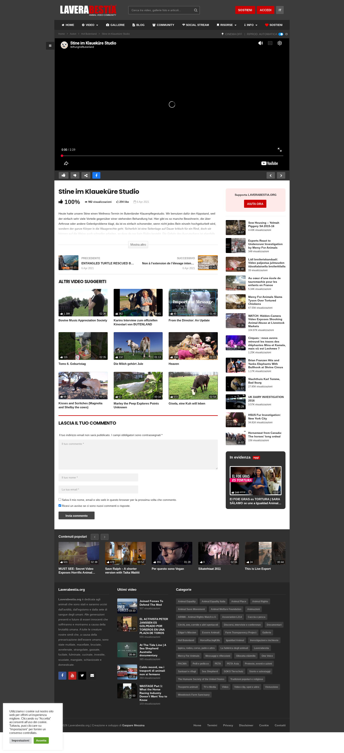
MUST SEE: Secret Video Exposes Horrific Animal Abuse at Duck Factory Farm (78, 571)
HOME (69, 25)
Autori (73, 33)
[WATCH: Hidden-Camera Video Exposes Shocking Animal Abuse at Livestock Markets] (236, 320)
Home (61, 33)
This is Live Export (258, 568)
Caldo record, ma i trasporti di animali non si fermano (152, 671)
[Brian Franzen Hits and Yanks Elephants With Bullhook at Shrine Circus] (236, 365)
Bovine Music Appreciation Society (83, 320)
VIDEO (90, 25)
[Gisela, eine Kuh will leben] (193, 386)
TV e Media (210, 687)
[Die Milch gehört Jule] (138, 346)
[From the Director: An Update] (193, 303)
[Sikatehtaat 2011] (218, 553)
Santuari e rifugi (187, 671)
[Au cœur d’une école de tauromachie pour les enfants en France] (236, 283)
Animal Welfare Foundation (226, 609)
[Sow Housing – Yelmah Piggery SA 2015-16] (236, 227)
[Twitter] (82, 676)
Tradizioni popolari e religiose (246, 679)
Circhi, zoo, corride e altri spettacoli (198, 624)
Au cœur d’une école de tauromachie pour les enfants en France (264, 282)
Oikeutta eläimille (246, 656)
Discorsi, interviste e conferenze (242, 624)
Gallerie (266, 632)
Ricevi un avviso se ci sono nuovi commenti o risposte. (95, 505)
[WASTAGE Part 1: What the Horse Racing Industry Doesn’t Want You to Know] (127, 690)
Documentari (274, 624)
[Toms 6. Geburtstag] (83, 346)
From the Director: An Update (189, 320)
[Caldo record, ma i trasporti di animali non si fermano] (127, 671)
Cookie (264, 725)
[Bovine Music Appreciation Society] (83, 303)
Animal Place (238, 601)
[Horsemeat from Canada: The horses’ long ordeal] (236, 437)
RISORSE (227, 25)
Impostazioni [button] (20, 740)
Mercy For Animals (188, 656)
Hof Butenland (89, 33)
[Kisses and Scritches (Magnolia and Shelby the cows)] (83, 386)
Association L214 (232, 617)
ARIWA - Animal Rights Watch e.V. (197, 617)
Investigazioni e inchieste (264, 640)
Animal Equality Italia (213, 601)
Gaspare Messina (133, 725)
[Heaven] (193, 346)
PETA (218, 663)
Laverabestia (261, 648)
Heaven (174, 363)
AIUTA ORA (255, 204)
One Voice (267, 656)
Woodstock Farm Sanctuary (194, 694)
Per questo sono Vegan (168, 568)
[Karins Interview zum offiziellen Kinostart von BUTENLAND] (138, 303)
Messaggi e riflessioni (217, 656)
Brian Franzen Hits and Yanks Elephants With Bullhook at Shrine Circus (265, 364)
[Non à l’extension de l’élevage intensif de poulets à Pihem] (180, 264)
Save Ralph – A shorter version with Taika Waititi (122, 570)
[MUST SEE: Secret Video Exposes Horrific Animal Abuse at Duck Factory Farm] (79, 553)
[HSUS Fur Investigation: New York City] (236, 419)
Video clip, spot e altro (246, 687)
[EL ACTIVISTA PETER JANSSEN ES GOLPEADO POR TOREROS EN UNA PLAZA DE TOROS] (127, 623)
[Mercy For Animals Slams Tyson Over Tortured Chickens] (236, 301)
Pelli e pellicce (201, 663)
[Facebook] (62, 676)
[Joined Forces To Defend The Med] (127, 605)
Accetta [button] (41, 740)
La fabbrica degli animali (234, 648)
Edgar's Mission (187, 632)
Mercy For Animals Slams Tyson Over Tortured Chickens (265, 300)
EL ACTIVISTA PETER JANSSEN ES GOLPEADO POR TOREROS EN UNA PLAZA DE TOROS (154, 626)
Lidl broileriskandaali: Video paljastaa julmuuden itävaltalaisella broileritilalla (266, 263)
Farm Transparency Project (240, 632)
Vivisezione (271, 687)
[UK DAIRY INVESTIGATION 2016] (236, 401)
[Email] (92, 676)
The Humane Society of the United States (201, 679)
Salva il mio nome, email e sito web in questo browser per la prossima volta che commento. (119, 499)
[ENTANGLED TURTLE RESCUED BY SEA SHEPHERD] (96, 264)
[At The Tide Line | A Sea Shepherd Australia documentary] (127, 649)
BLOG (140, 25)
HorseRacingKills (210, 640)
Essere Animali (210, 632)
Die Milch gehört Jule (128, 363)
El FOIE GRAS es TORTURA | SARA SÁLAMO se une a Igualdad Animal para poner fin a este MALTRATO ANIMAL (255, 501)
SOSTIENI (275, 25)
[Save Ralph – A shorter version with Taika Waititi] (125, 553)
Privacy (228, 725)
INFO (250, 25)
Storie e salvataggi (259, 671)
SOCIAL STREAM (197, 25)
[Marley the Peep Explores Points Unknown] (138, 386)
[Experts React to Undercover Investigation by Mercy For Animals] (236, 245)
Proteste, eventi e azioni (258, 663)
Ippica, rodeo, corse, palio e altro (196, 648)
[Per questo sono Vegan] (172, 553)
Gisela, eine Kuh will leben (187, 403)
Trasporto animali (188, 687)
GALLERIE (117, 25)
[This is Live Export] (265, 553)
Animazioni (253, 609)
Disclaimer (246, 725)
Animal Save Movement (191, 609)
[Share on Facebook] (96, 175)
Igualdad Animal (235, 640)
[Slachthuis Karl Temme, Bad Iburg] (236, 383)
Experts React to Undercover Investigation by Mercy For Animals (265, 244)
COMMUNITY (165, 25)
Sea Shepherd (210, 671)
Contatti (280, 725)
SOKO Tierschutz (233, 671)
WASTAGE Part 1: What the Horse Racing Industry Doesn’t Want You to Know (153, 693)
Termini (212, 725)
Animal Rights (260, 601)
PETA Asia (233, 663)
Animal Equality (187, 601)
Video (225, 687)
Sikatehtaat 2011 (209, 568)
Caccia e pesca (256, 617)
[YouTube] (72, 676)
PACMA (182, 663)
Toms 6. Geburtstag (72, 363)
